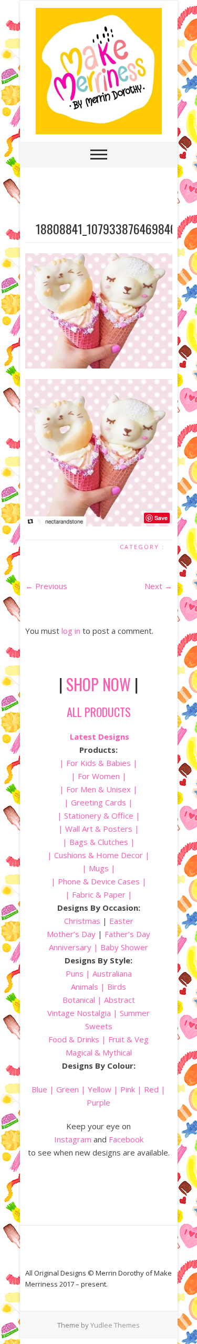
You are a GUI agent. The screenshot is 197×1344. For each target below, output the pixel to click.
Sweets (98, 1026)
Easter (121, 920)
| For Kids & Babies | (98, 763)
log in (70, 630)
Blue (39, 1089)
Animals (84, 986)
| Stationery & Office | (98, 815)
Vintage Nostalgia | (83, 1013)
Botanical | (82, 999)
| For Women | (99, 776)
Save (161, 518)
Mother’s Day (71, 934)
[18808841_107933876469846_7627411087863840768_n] (98, 311)
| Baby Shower (119, 947)
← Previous (46, 586)
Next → (158, 586)
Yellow (99, 1089)
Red (151, 1089)
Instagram (72, 1139)
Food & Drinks (73, 1039)
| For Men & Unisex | (98, 789)
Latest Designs (99, 736)
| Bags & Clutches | (99, 842)
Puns (75, 973)
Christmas (83, 920)
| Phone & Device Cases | (99, 881)
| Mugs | (99, 868)
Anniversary (70, 947)
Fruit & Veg (128, 1039)
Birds (116, 986)
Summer (135, 1013)
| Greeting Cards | (98, 802)
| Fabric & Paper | (98, 894)
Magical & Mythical (99, 1052)
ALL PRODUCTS (99, 711)
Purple (98, 1102)
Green (67, 1089)
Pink (127, 1089)
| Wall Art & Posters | (98, 828)
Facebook (126, 1139)
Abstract (119, 999)
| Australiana (108, 973)
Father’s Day (127, 934)
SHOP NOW (98, 684)
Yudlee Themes (115, 1325)
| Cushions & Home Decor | (98, 855)
